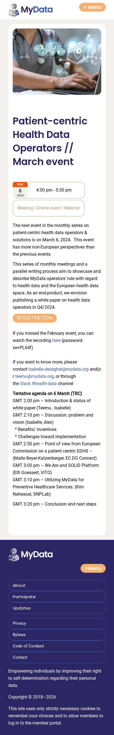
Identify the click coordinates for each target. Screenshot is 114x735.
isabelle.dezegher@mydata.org (58, 369)
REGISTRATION (35, 318)
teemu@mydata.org (34, 376)
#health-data (44, 383)
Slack (25, 383)
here (56, 340)
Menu (95, 7)
